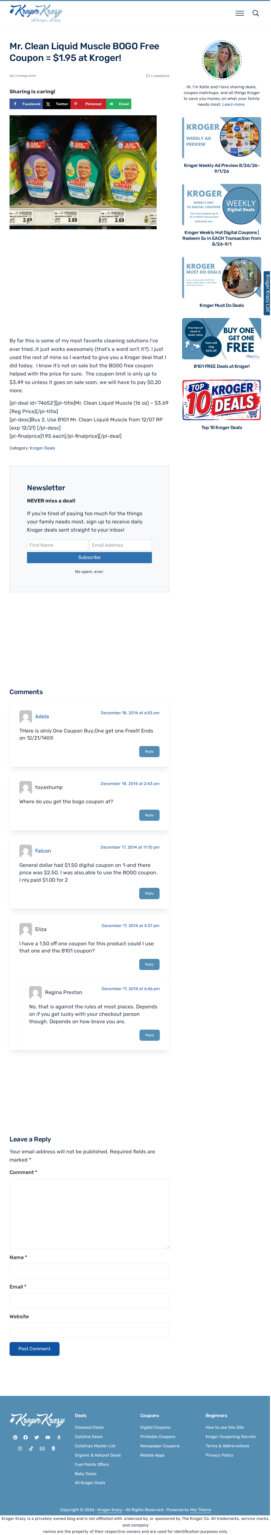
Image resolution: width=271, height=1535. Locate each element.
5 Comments (160, 75)
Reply (149, 751)
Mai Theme (200, 1509)
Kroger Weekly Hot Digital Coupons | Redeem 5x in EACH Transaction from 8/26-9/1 (221, 238)
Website (19, 1316)
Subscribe (89, 557)
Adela (42, 716)
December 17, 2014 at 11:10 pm (130, 847)
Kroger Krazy (110, 1509)
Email (18, 1287)
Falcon (43, 851)
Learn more (233, 104)
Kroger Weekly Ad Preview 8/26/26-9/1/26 (222, 168)
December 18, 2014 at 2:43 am (130, 783)
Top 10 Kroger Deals (221, 427)
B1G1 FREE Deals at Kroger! (222, 366)
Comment (23, 1172)
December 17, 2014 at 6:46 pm (131, 988)
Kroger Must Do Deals (222, 305)
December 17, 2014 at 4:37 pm (131, 925)
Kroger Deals (42, 448)
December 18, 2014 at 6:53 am (130, 713)
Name (18, 1257)
